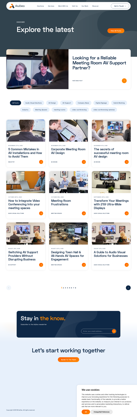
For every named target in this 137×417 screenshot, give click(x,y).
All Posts (15, 103)
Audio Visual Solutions (33, 103)
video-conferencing (79, 110)
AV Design (52, 103)
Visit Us (75, 6)
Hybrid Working (119, 103)
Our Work (85, 6)
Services (51, 6)
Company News (83, 103)
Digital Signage (101, 103)
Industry (25, 110)
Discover (95, 6)
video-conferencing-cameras (104, 110)
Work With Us (63, 6)
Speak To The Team (68, 360)
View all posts (116, 31)
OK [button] (86, 412)
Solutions (40, 6)
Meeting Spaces (41, 110)
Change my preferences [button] (101, 412)
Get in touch (119, 6)
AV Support (67, 103)
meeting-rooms (59, 110)
